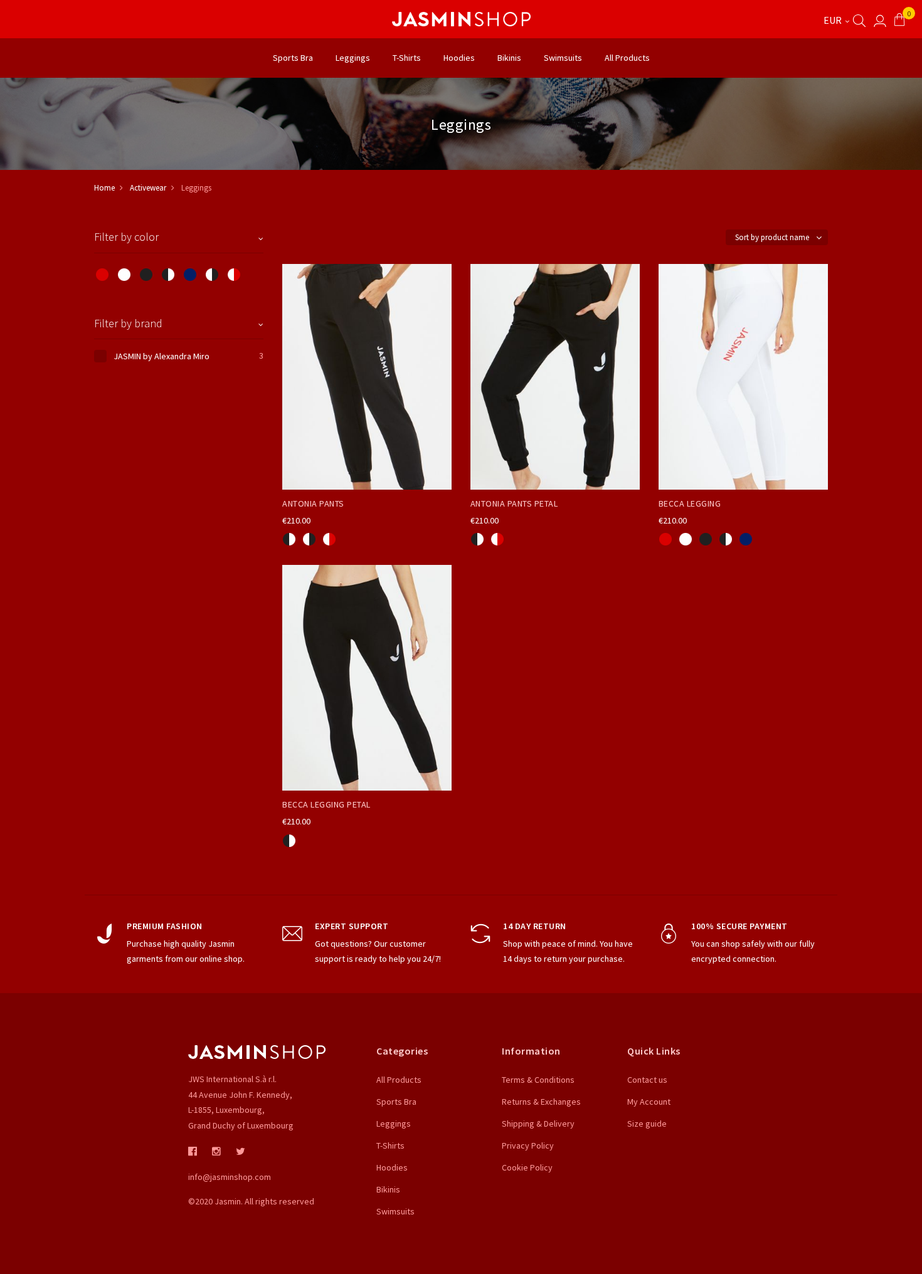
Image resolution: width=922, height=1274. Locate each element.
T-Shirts (390, 1145)
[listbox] (367, 537)
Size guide (647, 1123)
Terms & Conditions (538, 1079)
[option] (289, 539)
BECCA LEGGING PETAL (326, 804)
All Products (398, 1079)
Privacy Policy (528, 1145)
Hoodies (392, 1167)
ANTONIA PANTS (313, 503)
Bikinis (388, 1189)
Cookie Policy (527, 1167)
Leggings (393, 1123)
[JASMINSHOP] (461, 19)
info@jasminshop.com (229, 1176)
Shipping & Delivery (538, 1123)
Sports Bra (396, 1101)
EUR (834, 20)
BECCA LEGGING (690, 503)
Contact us (647, 1079)
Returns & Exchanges (541, 1101)
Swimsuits (395, 1211)
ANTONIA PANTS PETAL (514, 503)
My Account (648, 1101)
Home (104, 187)
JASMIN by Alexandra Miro (161, 356)
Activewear (148, 187)
